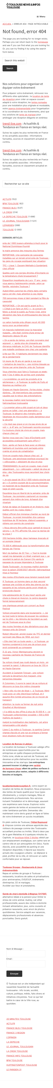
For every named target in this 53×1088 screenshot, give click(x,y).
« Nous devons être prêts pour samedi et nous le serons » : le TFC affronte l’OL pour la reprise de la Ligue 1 (26, 530)
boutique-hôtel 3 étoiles (26, 837)
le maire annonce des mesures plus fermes (23, 250)
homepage (43, 42)
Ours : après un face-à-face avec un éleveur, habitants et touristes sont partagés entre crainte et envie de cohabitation (24, 448)
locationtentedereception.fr (16, 786)
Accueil (7, 24)
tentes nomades (39, 102)
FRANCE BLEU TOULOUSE (19, 1028)
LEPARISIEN (8, 225)
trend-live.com (12, 123)
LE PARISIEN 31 (13, 1069)
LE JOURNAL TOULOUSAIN (16, 221)
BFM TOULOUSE (11, 203)
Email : (9, 959)
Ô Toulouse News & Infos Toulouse (23, 6)
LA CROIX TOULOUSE (17, 1051)
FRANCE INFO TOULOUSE (19, 1055)
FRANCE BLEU (10, 208)
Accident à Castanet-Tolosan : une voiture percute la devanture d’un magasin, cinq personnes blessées (23, 675)
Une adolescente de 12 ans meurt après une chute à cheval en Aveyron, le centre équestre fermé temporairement (25, 598)
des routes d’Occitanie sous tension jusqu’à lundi (26, 577)
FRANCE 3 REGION (15, 1032)
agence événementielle (19, 108)
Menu (42, 16)
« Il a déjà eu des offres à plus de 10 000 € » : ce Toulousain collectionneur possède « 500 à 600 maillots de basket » (26, 714)
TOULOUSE (8, 229)
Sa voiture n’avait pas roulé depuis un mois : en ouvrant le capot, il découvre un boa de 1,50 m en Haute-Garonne (25, 665)
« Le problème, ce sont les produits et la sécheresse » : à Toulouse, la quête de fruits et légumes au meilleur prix (25, 382)
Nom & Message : (14, 949)
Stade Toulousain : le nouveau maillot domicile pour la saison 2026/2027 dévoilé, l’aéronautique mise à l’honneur (26, 569)
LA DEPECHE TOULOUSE (15, 216)
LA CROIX (7, 212)
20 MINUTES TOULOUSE (18, 1019)
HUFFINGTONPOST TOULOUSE (21, 1065)
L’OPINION (11, 1037)
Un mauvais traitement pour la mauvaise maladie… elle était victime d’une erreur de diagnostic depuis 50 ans (23, 332)
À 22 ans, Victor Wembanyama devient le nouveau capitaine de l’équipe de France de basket (24, 654)
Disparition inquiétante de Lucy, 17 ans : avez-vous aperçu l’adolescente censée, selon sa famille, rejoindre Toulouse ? (25, 283)
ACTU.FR (7, 199)
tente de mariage (27, 114)
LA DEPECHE (13, 1042)
